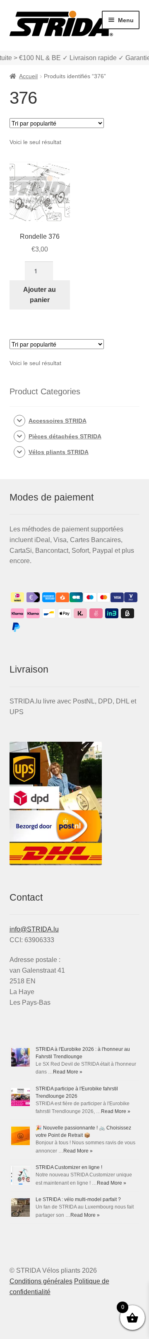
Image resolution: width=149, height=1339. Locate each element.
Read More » (67, 1072)
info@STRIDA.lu (34, 929)
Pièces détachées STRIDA (65, 436)
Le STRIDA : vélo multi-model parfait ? (78, 1199)
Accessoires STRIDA (58, 420)
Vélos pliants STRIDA (59, 452)
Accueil (28, 76)
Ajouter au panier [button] (39, 295)
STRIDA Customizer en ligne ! (69, 1167)
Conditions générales (41, 1281)
